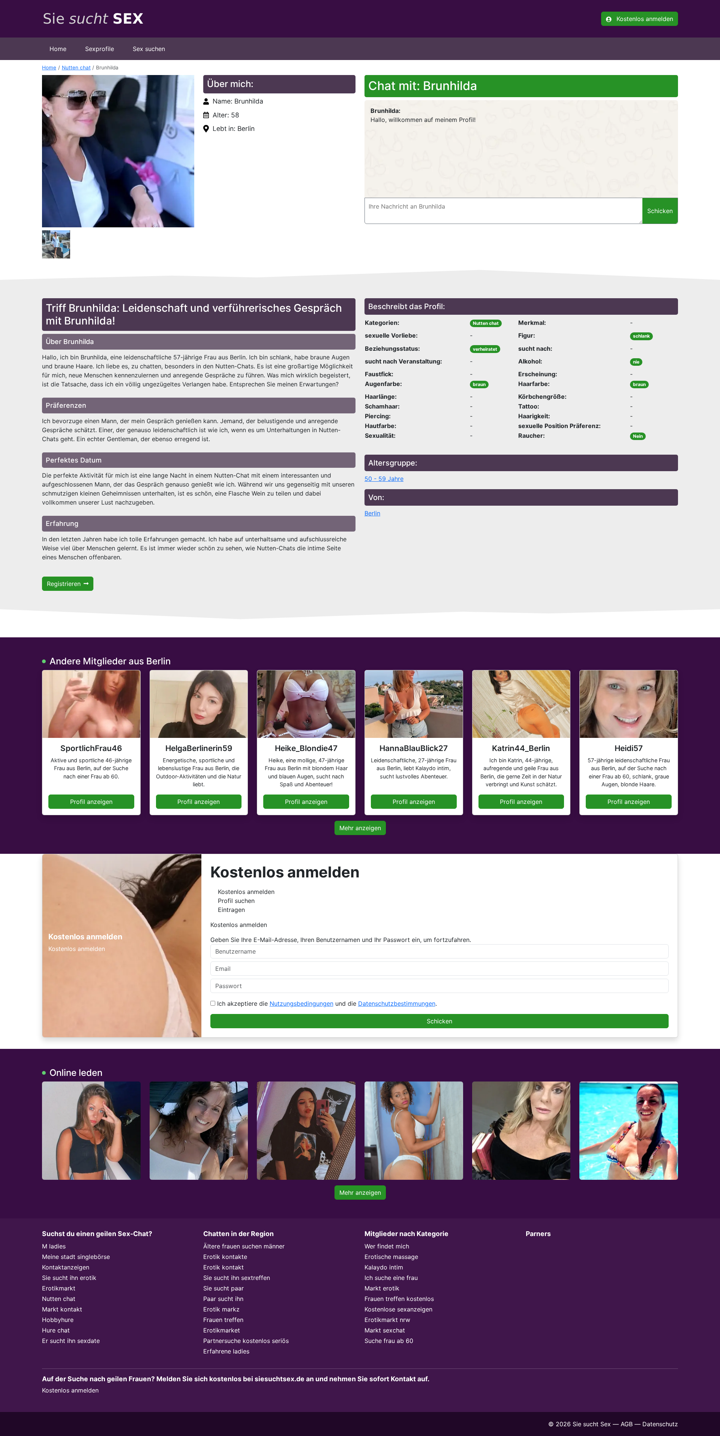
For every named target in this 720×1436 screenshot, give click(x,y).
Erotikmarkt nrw (387, 1319)
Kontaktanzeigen (65, 1267)
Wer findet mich (386, 1246)
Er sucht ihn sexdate (71, 1340)
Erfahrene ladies (226, 1351)
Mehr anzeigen (360, 828)
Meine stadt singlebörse (76, 1256)
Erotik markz (221, 1309)
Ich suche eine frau (391, 1277)
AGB (627, 1424)
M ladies (54, 1246)
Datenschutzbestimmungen (396, 1003)
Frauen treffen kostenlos (399, 1298)
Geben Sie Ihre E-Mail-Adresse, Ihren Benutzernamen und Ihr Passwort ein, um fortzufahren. (340, 939)
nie (636, 362)
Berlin (372, 513)
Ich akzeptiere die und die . (326, 1003)
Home (58, 49)
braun (479, 384)
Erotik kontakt (223, 1267)
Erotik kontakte (225, 1256)
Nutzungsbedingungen (301, 1003)
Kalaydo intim (383, 1267)
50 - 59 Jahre (384, 478)
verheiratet (485, 349)
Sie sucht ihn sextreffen (236, 1277)
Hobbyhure (58, 1319)
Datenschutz (660, 1424)
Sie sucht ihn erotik (69, 1277)
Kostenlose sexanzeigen (398, 1309)
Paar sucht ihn (223, 1298)
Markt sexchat (384, 1330)
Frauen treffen (223, 1319)
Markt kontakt (62, 1309)
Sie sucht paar (223, 1288)
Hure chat (56, 1330)
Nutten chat (76, 68)
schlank (641, 336)
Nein (638, 436)
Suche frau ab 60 (388, 1340)
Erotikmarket (221, 1330)
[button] (118, 151)
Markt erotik (381, 1288)
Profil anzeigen (91, 801)
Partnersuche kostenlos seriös (246, 1340)
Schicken (439, 1021)
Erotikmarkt (58, 1288)
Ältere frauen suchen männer (244, 1246)
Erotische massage (391, 1256)
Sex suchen (149, 49)
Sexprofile (99, 49)
